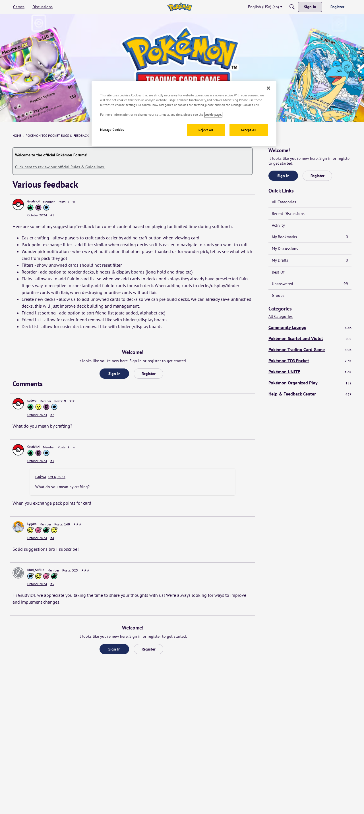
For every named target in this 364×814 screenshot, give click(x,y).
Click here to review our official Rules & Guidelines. (60, 166)
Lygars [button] (31, 523)
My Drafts (310, 260)
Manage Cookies (112, 130)
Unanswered (310, 283)
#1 (52, 215)
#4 (52, 538)
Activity (278, 225)
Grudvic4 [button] (33, 201)
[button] (18, 204)
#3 (52, 461)
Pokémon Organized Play (309, 383)
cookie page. (213, 115)
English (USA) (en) (263, 6)
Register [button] (149, 373)
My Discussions (285, 248)
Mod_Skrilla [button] (35, 569)
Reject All (205, 130)
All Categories (284, 201)
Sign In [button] (114, 373)
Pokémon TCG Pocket (309, 360)
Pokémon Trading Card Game (309, 349)
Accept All (249, 130)
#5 (52, 584)
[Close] (268, 88)
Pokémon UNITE (309, 371)
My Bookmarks (310, 236)
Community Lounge (309, 327)
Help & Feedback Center (309, 394)
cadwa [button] (31, 400)
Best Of (278, 272)
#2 (52, 415)
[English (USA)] (179, 6)
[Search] (292, 7)
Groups (278, 295)
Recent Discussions (288, 213)
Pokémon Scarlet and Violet (309, 338)
